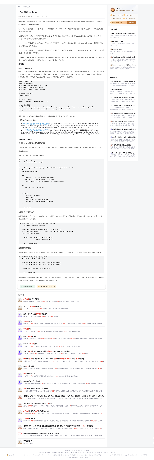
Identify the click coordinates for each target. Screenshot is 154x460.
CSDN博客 (86, 450)
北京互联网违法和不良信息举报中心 (69, 455)
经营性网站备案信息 (55, 455)
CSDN (73, 450)
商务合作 (54, 452)
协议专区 (66, 452)
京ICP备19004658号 (29, 455)
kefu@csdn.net (89, 452)
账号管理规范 (117, 455)
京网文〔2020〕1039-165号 (42, 455)
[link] (19, 6)
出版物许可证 (138, 455)
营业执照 (145, 455)
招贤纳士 (47, 452)
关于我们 (41, 452)
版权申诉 (132, 455)
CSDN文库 (79, 450)
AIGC (37, 16)
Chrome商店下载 (109, 455)
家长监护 (81, 455)
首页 (19, 6)
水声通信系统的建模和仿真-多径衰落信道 (35, 124)
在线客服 (99, 452)
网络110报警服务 (89, 455)
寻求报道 (60, 452)
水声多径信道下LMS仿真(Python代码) (36, 130)
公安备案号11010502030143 (16, 455)
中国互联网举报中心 (99, 455)
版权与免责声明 (125, 455)
